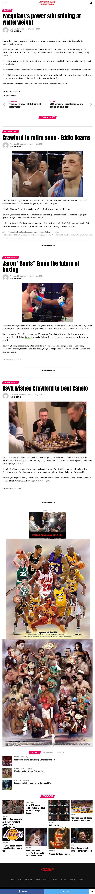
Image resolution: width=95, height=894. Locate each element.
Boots (27, 337)
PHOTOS (73, 879)
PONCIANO (16, 31)
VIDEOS (81, 879)
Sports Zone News (25, 879)
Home (13, 879)
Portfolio (63, 879)
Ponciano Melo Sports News (46, 879)
